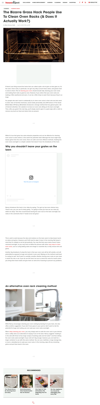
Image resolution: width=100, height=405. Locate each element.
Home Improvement (38, 2)
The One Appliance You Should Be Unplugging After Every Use (56, 392)
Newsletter (93, 2)
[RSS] (85, 2)
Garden (49, 2)
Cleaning (58, 2)
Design (65, 2)
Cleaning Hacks (15, 8)
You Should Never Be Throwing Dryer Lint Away (10, 391)
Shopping (72, 2)
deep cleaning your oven (17, 332)
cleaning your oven (26, 91)
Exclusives (26, 2)
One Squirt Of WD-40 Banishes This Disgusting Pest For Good (40, 392)
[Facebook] (79, 2)
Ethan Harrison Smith (10, 25)
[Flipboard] (82, 2)
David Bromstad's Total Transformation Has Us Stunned (26, 391)
